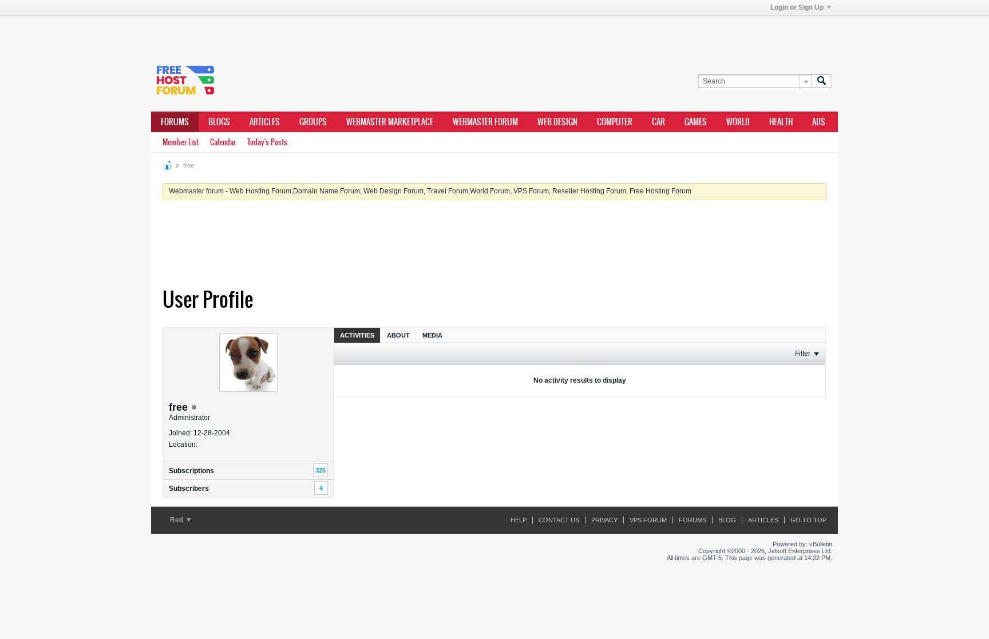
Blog (727, 520)
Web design (557, 122)
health (781, 122)
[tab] (357, 335)
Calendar (223, 142)
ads (818, 122)
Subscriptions (191, 471)
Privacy (604, 520)
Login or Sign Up (797, 7)
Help (519, 520)
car (658, 122)
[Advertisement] (323, 33)
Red (177, 520)
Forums (175, 122)
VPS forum (648, 520)
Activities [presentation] (357, 335)
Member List (181, 142)
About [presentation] (398, 335)
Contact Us (559, 520)
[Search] (822, 81)
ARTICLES (265, 122)
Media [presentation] (432, 335)
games (696, 122)
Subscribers (189, 489)
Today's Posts (267, 142)
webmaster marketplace (389, 122)
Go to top (808, 520)
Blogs (219, 122)
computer (614, 122)
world (738, 122)
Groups (313, 122)
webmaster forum (485, 122)
